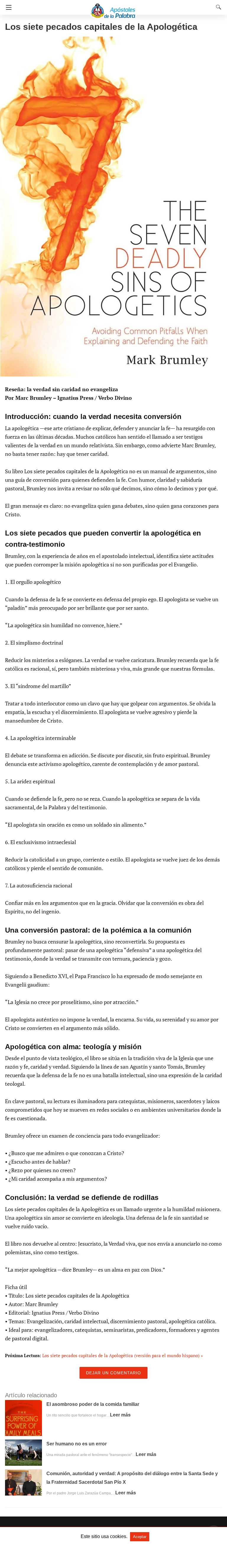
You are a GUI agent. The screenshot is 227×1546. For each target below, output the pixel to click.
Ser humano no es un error (76, 1443)
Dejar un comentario (113, 1372)
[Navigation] (7, 7)
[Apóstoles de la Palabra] (113, 8)
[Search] (217, 7)
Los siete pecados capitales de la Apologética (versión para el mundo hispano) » (122, 1355)
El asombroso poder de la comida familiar (92, 1404)
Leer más (120, 1414)
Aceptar (139, 1536)
